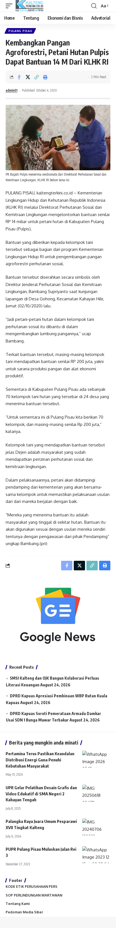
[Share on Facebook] (19, 76)
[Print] (45, 76)
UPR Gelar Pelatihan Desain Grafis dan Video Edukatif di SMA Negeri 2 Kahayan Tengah (41, 793)
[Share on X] (28, 76)
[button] (10, 6)
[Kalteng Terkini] (29, 6)
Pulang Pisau (20, 31)
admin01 (11, 90)
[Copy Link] (37, 76)
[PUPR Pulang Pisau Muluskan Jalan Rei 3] (96, 854)
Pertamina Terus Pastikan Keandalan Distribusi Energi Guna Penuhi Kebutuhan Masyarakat (40, 759)
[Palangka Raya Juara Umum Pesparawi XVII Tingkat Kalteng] (96, 826)
